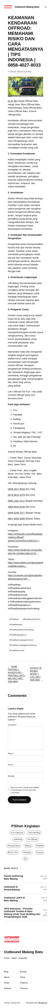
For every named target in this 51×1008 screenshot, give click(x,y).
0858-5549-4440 (16, 506)
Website (11, 776)
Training (39, 852)
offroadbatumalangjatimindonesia (22, 645)
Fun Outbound (17, 833)
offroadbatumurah (16, 650)
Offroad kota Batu (24, 71)
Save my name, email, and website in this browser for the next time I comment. (24, 790)
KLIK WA (12, 101)
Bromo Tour (13, 852)
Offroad (13, 71)
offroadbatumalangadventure (21, 640)
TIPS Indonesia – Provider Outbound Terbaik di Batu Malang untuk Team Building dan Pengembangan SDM (22, 912)
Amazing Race (14, 846)
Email (10, 765)
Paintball (39, 846)
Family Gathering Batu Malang (13, 877)
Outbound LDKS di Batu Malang (14, 899)
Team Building (34, 833)
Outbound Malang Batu (27, 6)
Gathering (18, 839)
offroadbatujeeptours (17, 635)
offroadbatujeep (15, 624)
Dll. (25, 859)
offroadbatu (14, 619)
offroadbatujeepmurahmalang (21, 630)
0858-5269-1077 (16, 512)
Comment (12, 725)
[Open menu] (45, 6)
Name (11, 753)
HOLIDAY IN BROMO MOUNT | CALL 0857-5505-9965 (36, 674)
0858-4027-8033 (16, 489)
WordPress (42, 1003)
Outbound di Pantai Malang (12, 888)
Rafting (28, 846)
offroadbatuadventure (31, 619)
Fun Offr (30, 839)
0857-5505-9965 (16, 518)
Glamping (27, 852)
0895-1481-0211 (16, 500)
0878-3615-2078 (16, 494)
